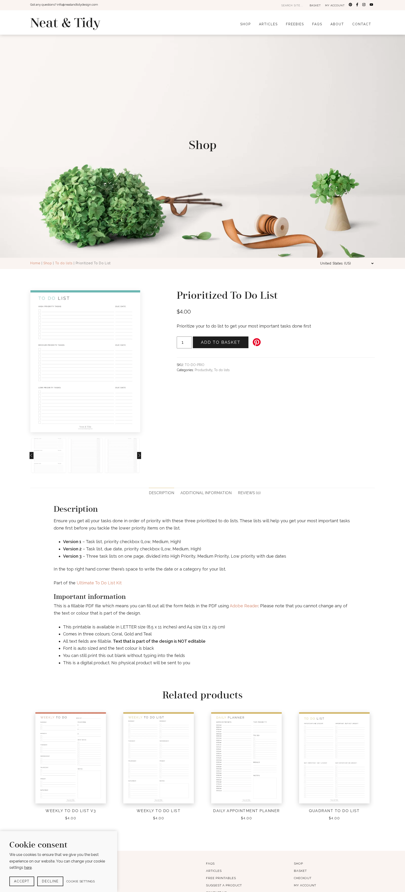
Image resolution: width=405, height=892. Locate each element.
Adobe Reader (244, 605)
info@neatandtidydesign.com (77, 4)
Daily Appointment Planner (246, 811)
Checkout (302, 878)
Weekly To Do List (159, 811)
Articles (268, 24)
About (337, 24)
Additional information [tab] (206, 493)
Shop (245, 24)
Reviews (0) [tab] (249, 493)
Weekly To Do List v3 (70, 811)
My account (335, 5)
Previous (31, 361)
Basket (315, 5)
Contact (361, 24)
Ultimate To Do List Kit (99, 582)
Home (35, 263)
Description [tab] (161, 493)
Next (139, 361)
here (28, 867)
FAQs (317, 24)
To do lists (64, 263)
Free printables (221, 878)
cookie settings (80, 881)
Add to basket (220, 342)
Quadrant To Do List (334, 811)
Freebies (295, 24)
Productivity (203, 370)
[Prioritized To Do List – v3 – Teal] (85, 361)
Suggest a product (224, 885)
